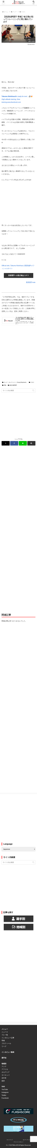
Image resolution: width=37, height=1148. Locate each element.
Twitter (4, 1095)
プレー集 (5, 1035)
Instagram (5, 1092)
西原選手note (30, 282)
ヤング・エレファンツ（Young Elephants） (15, 382)
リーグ (4, 1046)
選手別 (4, 1058)
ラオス (32, 382)
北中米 (4, 1078)
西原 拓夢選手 (13, 385)
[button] (33, 390)
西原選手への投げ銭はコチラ (18, 275)
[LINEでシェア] (23, 443)
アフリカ (5, 1069)
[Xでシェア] (6, 443)
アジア (4, 1066)
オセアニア (5, 1072)
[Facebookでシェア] (14, 443)
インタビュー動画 (8, 1052)
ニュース (5, 1032)
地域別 (4, 1063)
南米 (3, 1081)
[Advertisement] (18, 62)
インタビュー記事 (8, 1038)
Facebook (5, 1098)
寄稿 (5, 385)
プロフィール (6, 1043)
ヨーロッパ (5, 1075)
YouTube (5, 1089)
